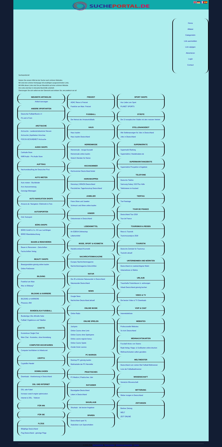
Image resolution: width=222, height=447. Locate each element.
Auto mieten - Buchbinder (30, 183)
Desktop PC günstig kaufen (81, 360)
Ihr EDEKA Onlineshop (79, 232)
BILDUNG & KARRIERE (30, 299)
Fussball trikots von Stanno (131, 344)
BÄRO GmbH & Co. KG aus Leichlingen (36, 230)
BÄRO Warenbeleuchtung (30, 234)
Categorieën (190, 35)
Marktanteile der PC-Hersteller (82, 364)
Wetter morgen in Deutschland (132, 395)
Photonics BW (26, 303)
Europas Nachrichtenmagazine (82, 262)
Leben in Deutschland (79, 394)
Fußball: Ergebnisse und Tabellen (33, 320)
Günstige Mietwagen (28, 191)
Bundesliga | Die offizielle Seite (32, 316)
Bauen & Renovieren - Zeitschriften (34, 247)
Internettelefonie (126, 313)
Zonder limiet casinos (79, 347)
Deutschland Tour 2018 (129, 214)
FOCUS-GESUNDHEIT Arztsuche (33, 139)
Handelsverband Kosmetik (80, 249)
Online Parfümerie (27, 269)
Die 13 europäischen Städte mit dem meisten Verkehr (140, 120)
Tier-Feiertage (126, 201)
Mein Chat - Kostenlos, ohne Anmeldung (36, 337)
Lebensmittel (75, 236)
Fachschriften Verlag (28, 251)
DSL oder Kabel (27, 390)
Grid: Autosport (26, 217)
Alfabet (190, 29)
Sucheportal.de (98, 445)
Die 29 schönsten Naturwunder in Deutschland (88, 279)
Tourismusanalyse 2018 (129, 236)
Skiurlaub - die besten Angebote (82, 408)
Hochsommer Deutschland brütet (83, 171)
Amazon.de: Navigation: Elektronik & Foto (36, 204)
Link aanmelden (190, 41)
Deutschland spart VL (79, 421)
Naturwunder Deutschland (80, 283)
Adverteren (190, 53)
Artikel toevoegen (41, 102)
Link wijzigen (190, 47)
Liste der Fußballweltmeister (131, 369)
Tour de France (126, 219)
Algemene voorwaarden (124, 445)
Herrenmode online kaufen (80, 154)
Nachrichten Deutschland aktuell (83, 300)
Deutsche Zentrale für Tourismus (133, 249)
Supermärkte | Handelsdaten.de (132, 154)
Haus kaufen (75, 133)
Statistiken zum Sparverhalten (82, 425)
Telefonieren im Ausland (129, 188)
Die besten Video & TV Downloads (133, 300)
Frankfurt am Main (28, 282)
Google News (76, 296)
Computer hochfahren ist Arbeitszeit (34, 350)
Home (190, 23)
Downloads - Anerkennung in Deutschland (36, 377)
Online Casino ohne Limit (80, 331)
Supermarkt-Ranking (128, 150)
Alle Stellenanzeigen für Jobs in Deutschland (137, 133)
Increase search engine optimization (34, 394)
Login (190, 59)
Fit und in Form (26, 118)
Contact (190, 65)
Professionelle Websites (129, 326)
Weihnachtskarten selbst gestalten (133, 352)
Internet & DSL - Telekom (30, 398)
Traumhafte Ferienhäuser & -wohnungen (135, 283)
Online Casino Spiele (78, 343)
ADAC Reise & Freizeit (79, 102)
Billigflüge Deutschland (29, 429)
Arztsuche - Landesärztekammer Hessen (36, 131)
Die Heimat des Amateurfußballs (83, 120)
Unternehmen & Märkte (129, 270)
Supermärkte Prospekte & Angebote (134, 167)
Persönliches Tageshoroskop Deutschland (86, 188)
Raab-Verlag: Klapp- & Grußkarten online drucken (139, 348)
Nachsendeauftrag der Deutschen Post (35, 170)
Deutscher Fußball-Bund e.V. (31, 114)
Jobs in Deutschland (128, 137)
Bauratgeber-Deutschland (80, 390)
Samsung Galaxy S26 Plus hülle (133, 184)
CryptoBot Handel (27, 363)
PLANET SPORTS (128, 106)
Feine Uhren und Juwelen (80, 201)
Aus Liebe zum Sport (128, 102)
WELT (123, 412)
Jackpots (74, 326)
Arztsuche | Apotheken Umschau (33, 135)
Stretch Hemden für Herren (81, 158)
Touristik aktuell (126, 253)
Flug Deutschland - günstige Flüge (33, 433)
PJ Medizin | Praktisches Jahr (82, 377)
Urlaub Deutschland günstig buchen (134, 287)
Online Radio (75, 313)
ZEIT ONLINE (126, 417)
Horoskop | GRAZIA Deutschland (83, 184)
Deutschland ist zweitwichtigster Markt (135, 266)
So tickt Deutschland (128, 331)
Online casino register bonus (81, 339)
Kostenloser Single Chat (30, 333)
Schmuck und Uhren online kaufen (83, 205)
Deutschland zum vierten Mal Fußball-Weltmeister (139, 365)
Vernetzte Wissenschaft (129, 382)
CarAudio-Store (26, 152)
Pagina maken (109, 445)
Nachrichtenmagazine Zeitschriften (83, 266)
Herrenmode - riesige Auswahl (82, 150)
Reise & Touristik (127, 232)
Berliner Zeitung (126, 408)
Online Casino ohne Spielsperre (82, 335)
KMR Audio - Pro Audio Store (32, 156)
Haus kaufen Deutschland (80, 137)
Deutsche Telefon (127, 180)
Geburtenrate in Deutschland (81, 219)
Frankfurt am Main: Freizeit (81, 106)
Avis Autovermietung (28, 187)
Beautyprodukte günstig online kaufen (35, 264)
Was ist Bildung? (27, 286)
